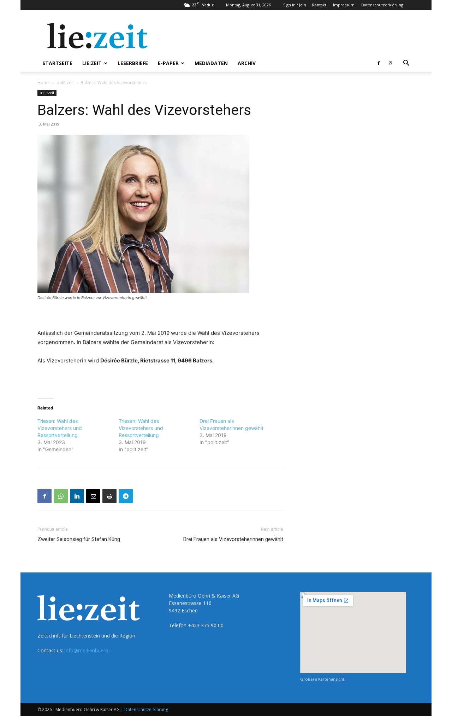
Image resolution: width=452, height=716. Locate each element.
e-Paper (168, 63)
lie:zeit (92, 63)
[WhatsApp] (61, 496)
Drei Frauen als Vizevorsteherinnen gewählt (233, 539)
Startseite (57, 63)
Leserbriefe (133, 63)
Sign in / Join (294, 4)
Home (43, 83)
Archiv (247, 63)
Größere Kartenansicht (322, 679)
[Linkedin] (77, 496)
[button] (406, 63)
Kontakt (319, 4)
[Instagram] (390, 63)
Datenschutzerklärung (382, 4)
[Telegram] (126, 496)
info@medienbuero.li (88, 650)
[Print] (109, 496)
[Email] (93, 496)
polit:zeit (65, 83)
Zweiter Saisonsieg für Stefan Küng (78, 539)
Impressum (344, 4)
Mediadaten (211, 63)
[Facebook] (378, 63)
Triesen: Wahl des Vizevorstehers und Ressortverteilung (59, 428)
